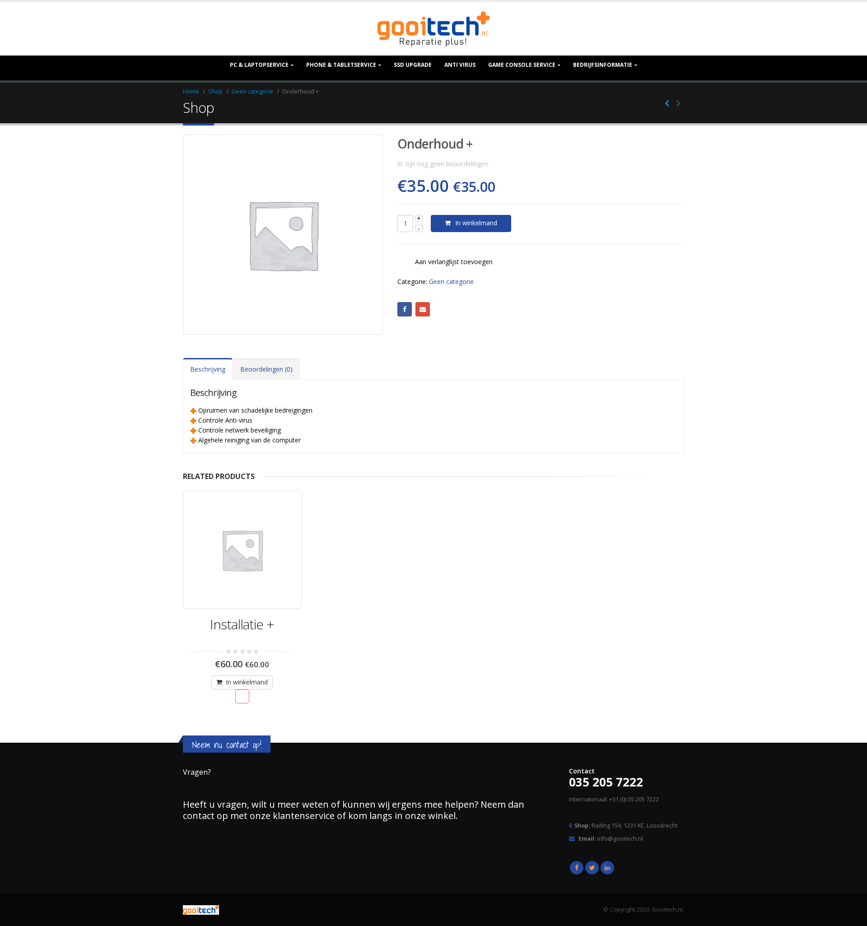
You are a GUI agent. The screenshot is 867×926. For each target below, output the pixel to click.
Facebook (404, 309)
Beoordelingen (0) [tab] (266, 369)
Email (422, 309)
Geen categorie (451, 281)
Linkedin (607, 868)
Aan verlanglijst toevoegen (454, 261)
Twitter (592, 868)
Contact (582, 771)
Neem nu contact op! (226, 744)
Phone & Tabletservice (341, 65)
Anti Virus (459, 65)
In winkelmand (476, 223)
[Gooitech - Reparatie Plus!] (433, 29)
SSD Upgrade (413, 65)
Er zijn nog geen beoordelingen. (443, 163)
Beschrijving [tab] (207, 369)
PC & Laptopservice (259, 65)
